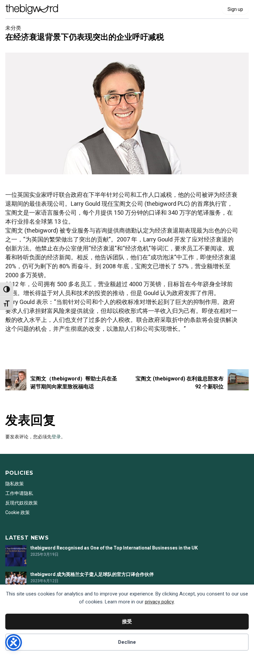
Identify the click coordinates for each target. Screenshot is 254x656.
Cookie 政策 (17, 512)
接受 (127, 622)
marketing (16, 346)
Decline (127, 642)
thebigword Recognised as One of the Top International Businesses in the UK (114, 547)
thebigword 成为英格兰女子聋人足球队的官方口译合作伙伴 (92, 574)
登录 (56, 436)
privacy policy (159, 602)
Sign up (235, 9)
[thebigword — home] (31, 9)
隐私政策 (14, 483)
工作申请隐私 (19, 493)
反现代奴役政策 (21, 502)
